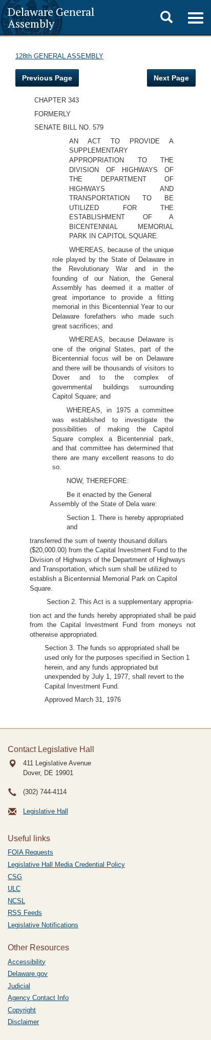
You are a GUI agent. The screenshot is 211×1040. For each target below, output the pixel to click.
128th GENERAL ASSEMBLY (59, 56)
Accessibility (27, 962)
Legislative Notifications (43, 925)
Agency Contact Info (38, 998)
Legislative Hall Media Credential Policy (66, 864)
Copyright (22, 1010)
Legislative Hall (45, 811)
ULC (14, 888)
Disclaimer (23, 1022)
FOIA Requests (30, 852)
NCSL (16, 901)
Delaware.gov (28, 973)
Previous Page (47, 78)
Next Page (171, 78)
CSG (15, 877)
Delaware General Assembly (51, 17)
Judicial (19, 986)
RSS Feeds (25, 913)
